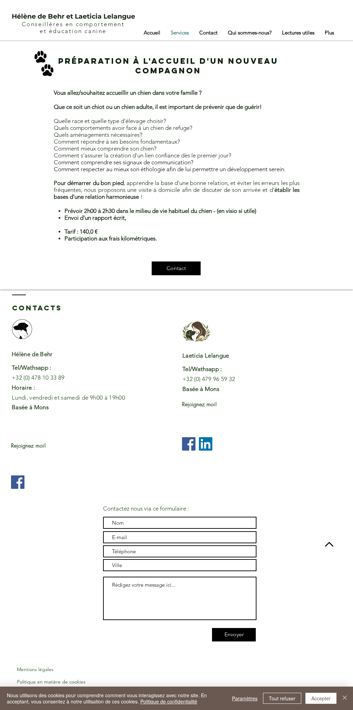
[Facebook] (17, 482)
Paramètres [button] (245, 698)
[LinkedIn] (205, 444)
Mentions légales (35, 669)
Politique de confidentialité (168, 701)
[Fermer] (345, 698)
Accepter (321, 698)
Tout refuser (282, 698)
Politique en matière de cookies (51, 682)
